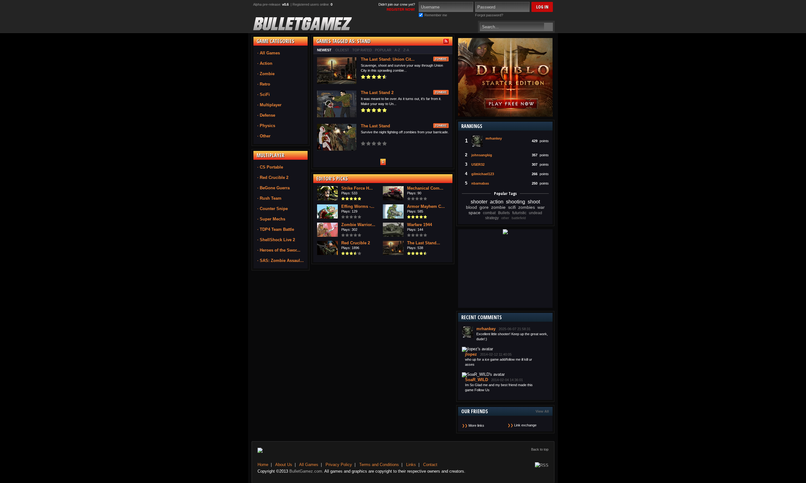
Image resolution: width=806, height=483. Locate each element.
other (505, 218)
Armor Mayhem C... (426, 206)
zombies (526, 207)
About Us (283, 464)
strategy (492, 218)
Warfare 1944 (419, 224)
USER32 (478, 164)
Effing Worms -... (357, 206)
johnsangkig (481, 155)
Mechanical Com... (425, 188)
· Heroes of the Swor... (278, 250)
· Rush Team (269, 198)
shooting (515, 201)
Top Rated (362, 50)
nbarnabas (480, 183)
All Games (308, 464)
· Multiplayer (269, 105)
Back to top (539, 449)
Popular (383, 50)
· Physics (266, 125)
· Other (263, 136)
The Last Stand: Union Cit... (388, 59)
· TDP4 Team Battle (275, 229)
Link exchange (525, 425)
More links (476, 425)
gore (484, 207)
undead (535, 213)
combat (489, 213)
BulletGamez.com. (306, 471)
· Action (264, 63)
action (496, 201)
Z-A (406, 50)
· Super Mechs (271, 219)
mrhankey (493, 138)
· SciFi (263, 94)
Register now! (401, 9)
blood (471, 207)
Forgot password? (489, 15)
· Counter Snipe (272, 208)
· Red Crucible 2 (272, 177)
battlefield (519, 218)
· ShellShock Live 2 (276, 239)
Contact (430, 464)
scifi (512, 207)
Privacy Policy (339, 464)
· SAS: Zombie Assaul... (280, 260)
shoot (534, 201)
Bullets (504, 213)
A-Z (397, 50)
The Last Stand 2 (377, 92)
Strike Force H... (357, 188)
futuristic (519, 213)
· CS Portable (270, 167)
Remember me (435, 15)
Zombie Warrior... (358, 224)
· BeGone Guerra (273, 188)
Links (411, 464)
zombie (498, 207)
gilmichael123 (482, 174)
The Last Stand (375, 126)
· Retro (263, 84)
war (541, 207)
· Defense (266, 115)
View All (542, 411)
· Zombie (266, 73)
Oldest (342, 50)
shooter (479, 201)
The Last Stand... (423, 243)
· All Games (268, 53)
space (474, 212)
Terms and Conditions (379, 464)
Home (263, 464)
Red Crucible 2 (355, 243)
